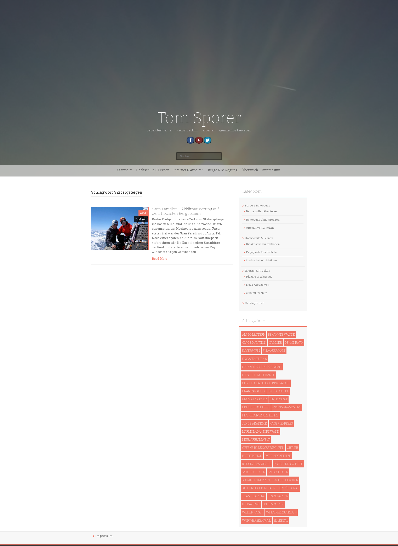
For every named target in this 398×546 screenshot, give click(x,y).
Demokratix (294, 343)
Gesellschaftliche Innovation (266, 383)
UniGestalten (273, 504)
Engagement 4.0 (254, 359)
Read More (159, 259)
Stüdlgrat (290, 488)
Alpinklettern (253, 334)
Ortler (292, 448)
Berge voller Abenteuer (261, 211)
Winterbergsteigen (281, 512)
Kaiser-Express (281, 423)
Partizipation (252, 456)
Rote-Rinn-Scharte (288, 464)
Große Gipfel (278, 391)
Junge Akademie (254, 423)
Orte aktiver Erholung (260, 227)
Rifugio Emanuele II (256, 464)
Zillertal (281, 520)
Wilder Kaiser (252, 512)
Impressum (271, 170)
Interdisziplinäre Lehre (260, 415)
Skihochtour (278, 472)
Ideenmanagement (286, 407)
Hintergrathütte (256, 407)
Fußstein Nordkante (258, 375)
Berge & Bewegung (223, 170)
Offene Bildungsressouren (263, 448)
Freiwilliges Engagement (262, 367)
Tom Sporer (199, 117)
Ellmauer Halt (274, 351)
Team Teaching (253, 496)
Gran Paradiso (253, 391)
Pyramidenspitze (278, 456)
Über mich (250, 170)
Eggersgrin (251, 351)
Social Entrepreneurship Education (270, 480)
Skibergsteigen (253, 472)
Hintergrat (278, 399)
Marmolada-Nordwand (260, 431)
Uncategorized (254, 303)
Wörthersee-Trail (256, 520)
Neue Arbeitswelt (257, 284)
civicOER (275, 343)
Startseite (125, 170)
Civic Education (254, 343)
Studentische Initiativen (261, 260)
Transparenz (278, 496)
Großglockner (254, 399)
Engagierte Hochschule (261, 252)
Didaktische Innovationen (263, 244)
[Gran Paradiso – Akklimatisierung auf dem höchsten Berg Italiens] (119, 228)
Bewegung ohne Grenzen (262, 219)
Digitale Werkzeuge (259, 276)
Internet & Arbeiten (189, 170)
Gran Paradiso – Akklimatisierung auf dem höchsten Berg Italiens (185, 211)
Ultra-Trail (251, 504)
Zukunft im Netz (256, 293)
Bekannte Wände (281, 334)
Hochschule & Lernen (152, 170)
